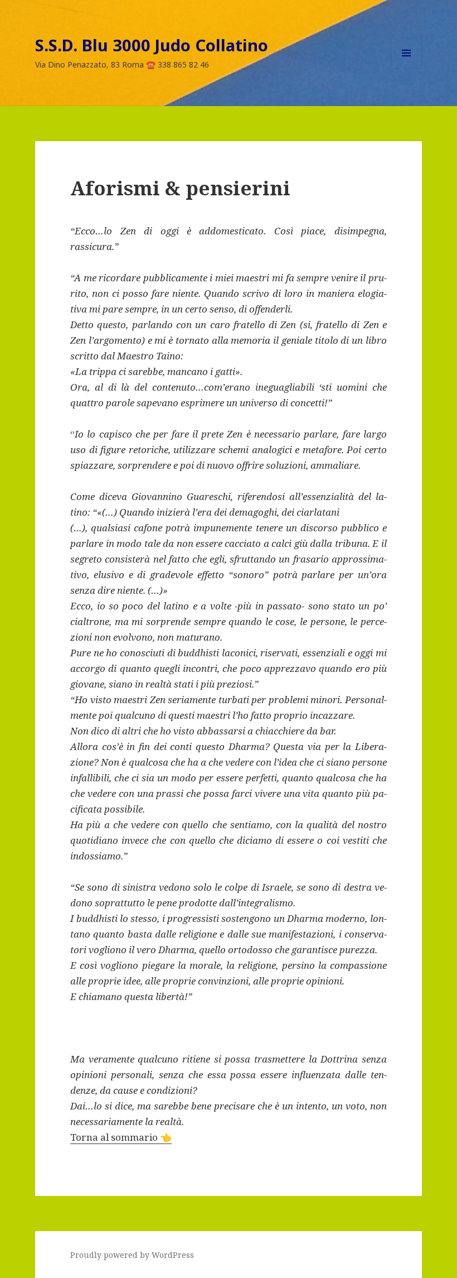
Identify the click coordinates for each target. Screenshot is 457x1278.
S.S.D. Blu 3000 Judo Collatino (151, 45)
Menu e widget (406, 68)
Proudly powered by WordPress (132, 1255)
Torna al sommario (121, 1137)
